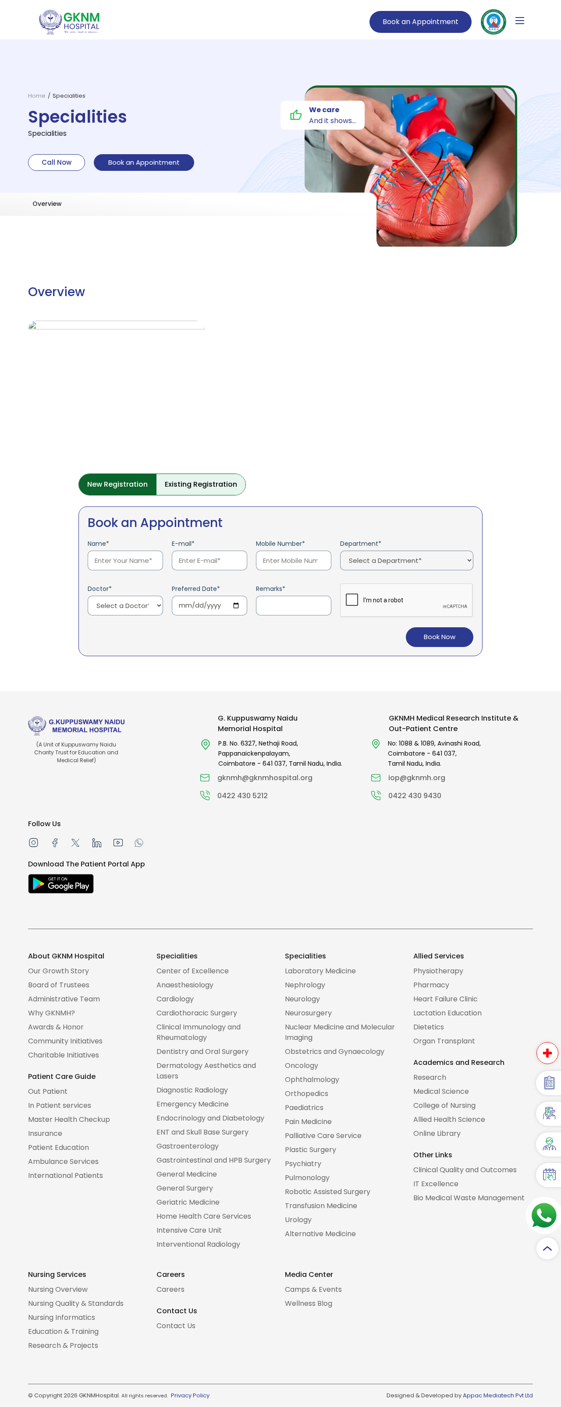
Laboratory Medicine (320, 971)
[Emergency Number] (547, 1053)
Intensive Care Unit (189, 1230)
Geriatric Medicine (188, 1202)
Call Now (56, 162)
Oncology (301, 1066)
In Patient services (59, 1105)
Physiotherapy (438, 971)
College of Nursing (444, 1105)
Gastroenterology (187, 1146)
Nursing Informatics (61, 1317)
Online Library (437, 1133)
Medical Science (441, 1091)
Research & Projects (63, 1345)
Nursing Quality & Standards (76, 1303)
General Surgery (184, 1188)
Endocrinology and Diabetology (210, 1118)
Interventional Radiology (198, 1244)
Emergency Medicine (192, 1104)
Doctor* (100, 588)
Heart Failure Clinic (445, 999)
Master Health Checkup (69, 1119)
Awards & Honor (56, 1027)
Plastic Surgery (310, 1150)
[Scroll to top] (547, 1248)
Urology (298, 1220)
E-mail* (183, 543)
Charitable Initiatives (63, 1055)
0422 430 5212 (242, 796)
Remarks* (270, 588)
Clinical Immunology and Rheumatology (198, 1032)
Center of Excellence (192, 971)
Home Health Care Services (203, 1216)
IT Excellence (435, 1184)
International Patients (65, 1175)
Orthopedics (306, 1094)
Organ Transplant (444, 1041)
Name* (98, 543)
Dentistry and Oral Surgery (202, 1051)
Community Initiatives (65, 1041)
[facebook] (55, 842)
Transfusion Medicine (321, 1206)
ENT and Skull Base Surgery (202, 1132)
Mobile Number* (280, 543)
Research (429, 1077)
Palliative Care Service (323, 1136)
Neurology (302, 999)
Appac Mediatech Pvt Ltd (498, 1395)
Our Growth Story (58, 971)
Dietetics (428, 1027)
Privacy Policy (190, 1395)
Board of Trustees (58, 985)
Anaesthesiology (184, 985)
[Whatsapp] (139, 842)
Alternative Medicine (320, 1234)
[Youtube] (118, 842)
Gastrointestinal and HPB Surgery (213, 1160)
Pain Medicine (308, 1122)
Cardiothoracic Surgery (196, 1013)
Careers (170, 1289)
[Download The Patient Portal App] (61, 884)
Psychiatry (303, 1164)
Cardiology (175, 999)
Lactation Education (447, 1013)
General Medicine (186, 1174)
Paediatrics (304, 1108)
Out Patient (47, 1091)
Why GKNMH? (51, 1013)
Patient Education (58, 1147)
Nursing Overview (58, 1289)
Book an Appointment (420, 22)
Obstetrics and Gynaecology (334, 1051)
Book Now (439, 636)
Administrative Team (64, 999)
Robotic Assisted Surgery (327, 1192)
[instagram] (33, 842)
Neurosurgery (308, 1013)
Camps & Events (313, 1289)
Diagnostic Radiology (192, 1090)
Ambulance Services (63, 1161)
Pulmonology (307, 1178)
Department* (360, 543)
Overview (47, 203)
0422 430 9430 (414, 796)
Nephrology (305, 985)
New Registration (117, 484)
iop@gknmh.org (416, 778)
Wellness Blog (308, 1303)
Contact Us (175, 1326)
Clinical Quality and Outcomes (465, 1170)
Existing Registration (201, 484)
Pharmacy (431, 985)
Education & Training (63, 1331)
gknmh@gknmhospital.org (264, 778)
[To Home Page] (69, 21)
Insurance (45, 1133)
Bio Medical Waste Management (469, 1198)
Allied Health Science (449, 1119)
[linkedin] (96, 842)
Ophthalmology (312, 1080)
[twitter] (75, 842)
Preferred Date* (196, 588)
